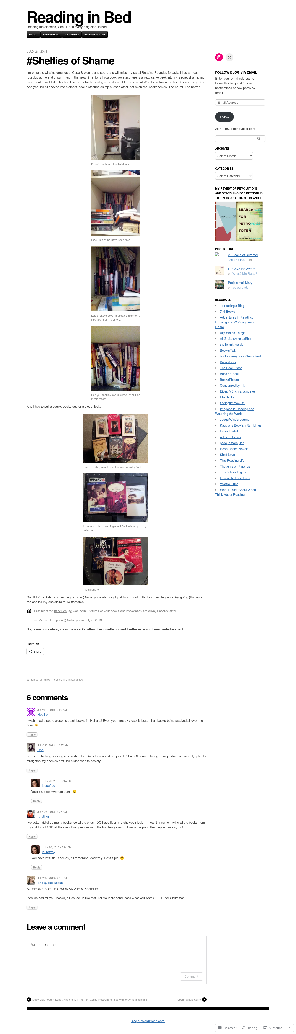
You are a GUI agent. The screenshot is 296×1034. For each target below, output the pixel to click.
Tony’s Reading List (234, 472)
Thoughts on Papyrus (235, 466)
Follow (224, 117)
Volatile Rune (229, 483)
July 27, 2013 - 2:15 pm (52, 878)
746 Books (227, 311)
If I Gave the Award (241, 268)
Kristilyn (43, 816)
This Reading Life (232, 460)
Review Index (51, 34)
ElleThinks (227, 397)
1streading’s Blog (232, 305)
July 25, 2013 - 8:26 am (52, 811)
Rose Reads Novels (234, 448)
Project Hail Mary (240, 282)
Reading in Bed (79, 16)
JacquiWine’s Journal (235, 419)
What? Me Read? (244, 273)
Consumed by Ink (232, 385)
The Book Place (231, 367)
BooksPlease (229, 379)
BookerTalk (228, 350)
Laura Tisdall (229, 431)
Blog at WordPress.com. (148, 1020)
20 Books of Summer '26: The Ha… (243, 257)
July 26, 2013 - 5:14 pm (56, 781)
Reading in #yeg (94, 34)
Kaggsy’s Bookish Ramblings (241, 425)
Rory (40, 750)
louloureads (240, 287)
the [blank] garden (232, 344)
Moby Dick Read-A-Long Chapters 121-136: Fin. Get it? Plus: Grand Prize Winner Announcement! (89, 999)
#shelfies (60, 611)
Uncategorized (74, 679)
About (33, 34)
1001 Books (72, 34)
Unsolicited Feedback (235, 478)
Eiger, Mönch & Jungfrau (237, 391)
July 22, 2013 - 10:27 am (52, 745)
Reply (32, 734)
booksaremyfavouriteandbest (240, 356)
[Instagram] (219, 57)
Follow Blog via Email (236, 72)
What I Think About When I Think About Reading (236, 492)
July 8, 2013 (93, 620)
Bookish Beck (230, 373)
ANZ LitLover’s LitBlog (235, 338)
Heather (43, 714)
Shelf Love (227, 454)
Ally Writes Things (233, 332)
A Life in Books (230, 437)
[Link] (229, 57)
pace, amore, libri (232, 442)
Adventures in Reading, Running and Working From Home (234, 322)
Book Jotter (228, 362)
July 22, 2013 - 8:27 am (52, 710)
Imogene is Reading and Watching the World (234, 411)
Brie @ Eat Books (50, 882)
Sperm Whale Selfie (189, 999)
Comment (191, 976)
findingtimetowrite (232, 403)
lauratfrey (44, 679)
